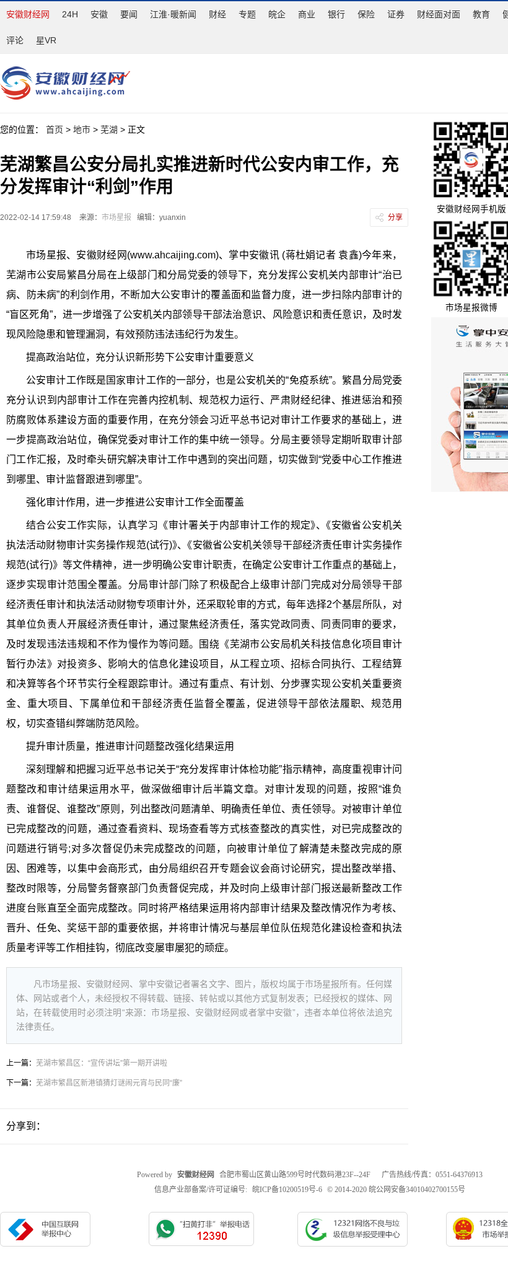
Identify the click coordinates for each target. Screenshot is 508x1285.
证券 (396, 14)
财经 (217, 14)
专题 (247, 14)
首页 (54, 129)
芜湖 (109, 129)
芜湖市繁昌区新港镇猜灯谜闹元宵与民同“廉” (109, 1083)
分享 (395, 217)
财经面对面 (438, 14)
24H (70, 14)
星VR (46, 40)
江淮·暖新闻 (173, 14)
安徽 (99, 14)
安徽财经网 (28, 14)
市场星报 (116, 217)
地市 (81, 129)
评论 (15, 40)
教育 (481, 14)
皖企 (277, 14)
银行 (336, 14)
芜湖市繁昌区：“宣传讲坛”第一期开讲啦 (101, 1063)
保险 (366, 14)
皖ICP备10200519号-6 (287, 1189)
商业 (306, 14)
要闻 (129, 14)
